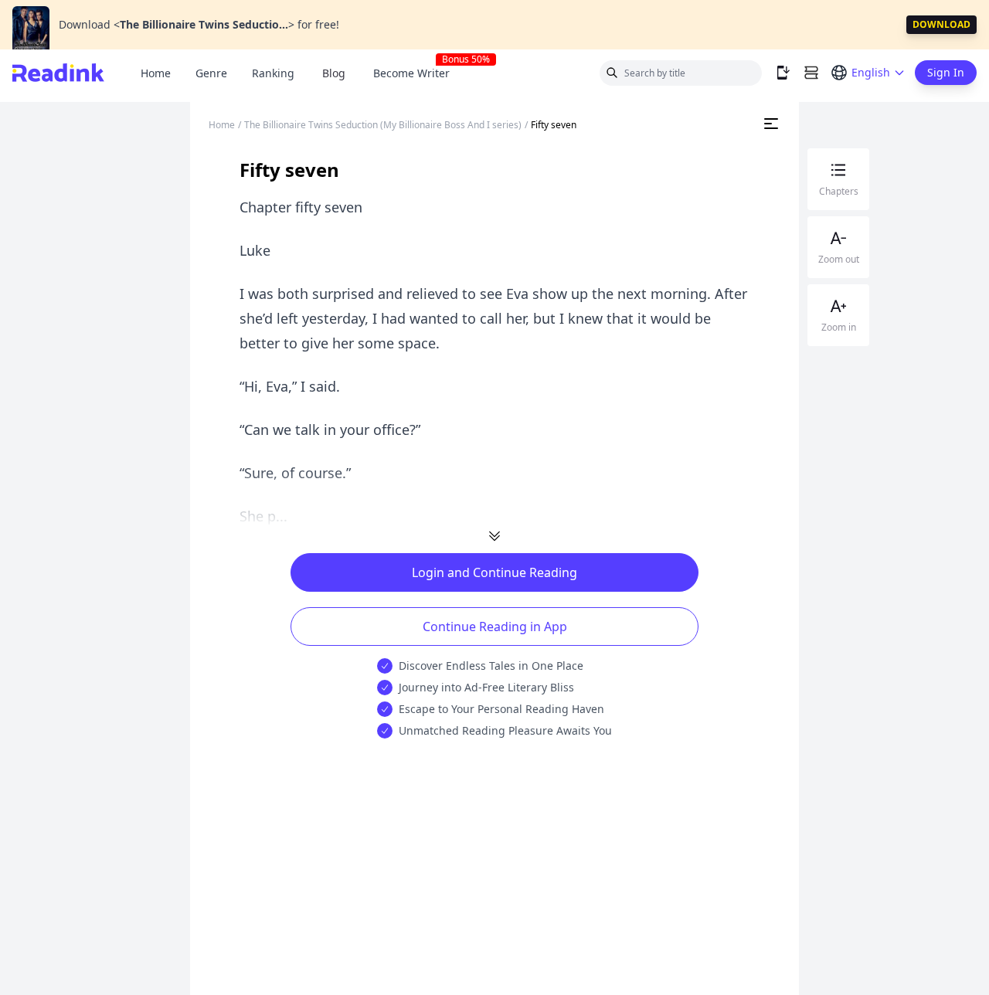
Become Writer (417, 73)
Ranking (273, 73)
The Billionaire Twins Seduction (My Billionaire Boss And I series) (383, 124)
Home (156, 73)
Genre (211, 73)
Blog (333, 73)
